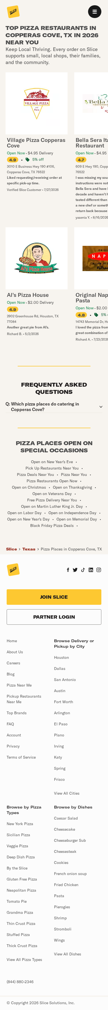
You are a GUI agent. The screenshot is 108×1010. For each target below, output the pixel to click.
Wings (59, 940)
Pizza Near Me (19, 685)
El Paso (61, 723)
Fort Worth (63, 701)
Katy (58, 757)
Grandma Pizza (20, 912)
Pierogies (62, 906)
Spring (59, 768)
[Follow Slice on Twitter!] (75, 570)
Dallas (59, 668)
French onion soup (70, 873)
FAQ (10, 723)
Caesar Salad (66, 818)
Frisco (59, 779)
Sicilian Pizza (18, 834)
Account (14, 735)
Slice (11, 549)
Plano (59, 735)
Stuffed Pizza (18, 934)
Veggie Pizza (17, 845)
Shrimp (60, 917)
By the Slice (17, 868)
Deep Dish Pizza (21, 857)
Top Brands (17, 712)
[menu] (94, 11)
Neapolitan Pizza (21, 890)
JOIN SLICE (54, 597)
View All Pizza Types (24, 959)
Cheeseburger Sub (70, 840)
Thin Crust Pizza (21, 923)
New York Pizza (20, 823)
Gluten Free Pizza (22, 879)
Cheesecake (64, 829)
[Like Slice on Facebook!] (68, 570)
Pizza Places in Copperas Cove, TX (71, 549)
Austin (59, 690)
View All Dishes (67, 954)
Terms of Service (21, 757)
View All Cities (66, 793)
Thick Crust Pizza (22, 945)
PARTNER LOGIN (54, 617)
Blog (10, 674)
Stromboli (62, 929)
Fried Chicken (66, 884)
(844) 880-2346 (20, 981)
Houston (61, 657)
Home (12, 640)
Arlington (62, 712)
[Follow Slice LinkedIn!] (91, 570)
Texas (28, 549)
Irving (59, 746)
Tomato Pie (17, 901)
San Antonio (65, 679)
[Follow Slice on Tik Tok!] (83, 570)
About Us (15, 651)
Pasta (59, 895)
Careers (13, 662)
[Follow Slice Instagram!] (98, 570)
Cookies (61, 862)
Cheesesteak (65, 851)
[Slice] (13, 12)
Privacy (13, 746)
